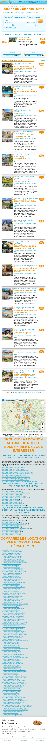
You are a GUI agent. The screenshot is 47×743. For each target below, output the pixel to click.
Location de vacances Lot (10, 673)
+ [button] (42, 424)
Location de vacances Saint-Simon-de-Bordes (15, 528)
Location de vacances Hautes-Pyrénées (15, 671)
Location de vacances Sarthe (11, 688)
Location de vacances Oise (11, 694)
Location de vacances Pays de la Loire (13, 682)
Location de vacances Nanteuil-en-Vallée (14, 505)
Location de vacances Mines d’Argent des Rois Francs (18, 472)
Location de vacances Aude (11, 642)
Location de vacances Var (10, 713)
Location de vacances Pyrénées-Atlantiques (16, 562)
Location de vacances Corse (10, 611)
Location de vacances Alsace (10, 550)
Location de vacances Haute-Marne (13, 608)
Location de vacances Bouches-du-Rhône (15, 710)
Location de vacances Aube (11, 607)
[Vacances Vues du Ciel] (13, 2)
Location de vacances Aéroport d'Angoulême (15, 470)
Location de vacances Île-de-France (12, 628)
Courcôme (17, 198)
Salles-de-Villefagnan (20, 307)
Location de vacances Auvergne (11, 564)
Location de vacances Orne (11, 576)
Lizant (15, 220)
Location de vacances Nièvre (11, 581)
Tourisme (20, 400)
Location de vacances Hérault (12, 645)
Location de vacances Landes (12, 559)
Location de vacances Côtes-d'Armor (14, 587)
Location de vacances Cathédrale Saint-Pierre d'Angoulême (19, 481)
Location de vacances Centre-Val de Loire (14, 593)
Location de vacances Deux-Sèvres (13, 702)
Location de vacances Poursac (11, 500)
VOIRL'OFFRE (43, 42)
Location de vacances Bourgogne (12, 577)
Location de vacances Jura (11, 621)
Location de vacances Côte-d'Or (12, 579)
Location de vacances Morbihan (12, 591)
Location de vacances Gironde (12, 558)
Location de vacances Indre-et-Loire (13, 599)
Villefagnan (17, 242)
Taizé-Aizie (17, 63)
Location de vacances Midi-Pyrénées (13, 664)
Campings (8, 17)
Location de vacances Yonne (11, 584)
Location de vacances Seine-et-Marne (14, 633)
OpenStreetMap (34, 431)
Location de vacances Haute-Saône (13, 619)
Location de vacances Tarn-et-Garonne (14, 676)
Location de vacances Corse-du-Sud (14, 613)
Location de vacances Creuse (12, 653)
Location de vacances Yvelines (12, 639)
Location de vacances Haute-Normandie (14, 624)
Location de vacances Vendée (12, 690)
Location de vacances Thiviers (11, 533)
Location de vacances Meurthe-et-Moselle (15, 657)
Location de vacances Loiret (11, 601)
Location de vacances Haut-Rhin (12, 553)
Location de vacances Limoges (11, 530)
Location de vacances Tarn (11, 674)
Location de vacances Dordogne (12, 556)
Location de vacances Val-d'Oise (12, 637)
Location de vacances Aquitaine (11, 554)
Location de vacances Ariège (11, 665)
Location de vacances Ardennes (12, 605)
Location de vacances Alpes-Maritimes (14, 708)
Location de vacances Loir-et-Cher (13, 602)
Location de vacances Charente (12, 699)
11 (30, 392)
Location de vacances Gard (11, 644)
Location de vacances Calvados (12, 573)
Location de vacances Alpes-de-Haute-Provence (17, 707)
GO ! (40, 21)
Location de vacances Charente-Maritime (15, 700)
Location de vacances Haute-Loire (13, 568)
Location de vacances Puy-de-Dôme (13, 570)
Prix (33, 52)
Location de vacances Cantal (11, 567)
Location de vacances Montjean (11, 502)
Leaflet (26, 431)
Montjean (16, 289)
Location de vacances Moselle (12, 660)
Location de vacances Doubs (11, 617)
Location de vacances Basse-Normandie (14, 571)
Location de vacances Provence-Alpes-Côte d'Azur (17, 705)
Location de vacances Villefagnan (12, 504)
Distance (11, 52)
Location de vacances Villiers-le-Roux (13, 496)
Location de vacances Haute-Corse (13, 614)
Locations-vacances (9, 400)
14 (36, 392)
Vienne (20, 220)
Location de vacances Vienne (11, 703)
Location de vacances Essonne (12, 630)
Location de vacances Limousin (11, 650)
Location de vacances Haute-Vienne (13, 654)
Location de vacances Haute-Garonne (14, 670)
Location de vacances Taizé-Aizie (11, 491)
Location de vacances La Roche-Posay (13, 521)
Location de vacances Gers (11, 668)
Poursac (16, 265)
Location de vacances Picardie (11, 691)
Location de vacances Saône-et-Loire (14, 582)
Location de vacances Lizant (10, 499)
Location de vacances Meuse (11, 659)
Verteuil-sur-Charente (20, 131)
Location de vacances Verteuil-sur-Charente (15, 493)
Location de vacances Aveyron (12, 667)
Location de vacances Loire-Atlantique (14, 684)
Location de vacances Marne (11, 610)
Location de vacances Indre (11, 597)
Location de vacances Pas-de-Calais (14, 680)
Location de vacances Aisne (11, 693)
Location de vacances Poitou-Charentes (13, 697)
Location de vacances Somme (12, 696)
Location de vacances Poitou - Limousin (13, 467)
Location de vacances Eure (11, 625)
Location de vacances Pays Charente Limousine (16, 477)
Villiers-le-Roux (18, 176)
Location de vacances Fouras (10, 522)
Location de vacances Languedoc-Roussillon (15, 640)
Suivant (43, 60)
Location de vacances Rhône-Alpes (12, 716)
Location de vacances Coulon (10, 527)
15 (38, 392)
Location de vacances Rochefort (11, 531)
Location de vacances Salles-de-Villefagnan (15, 497)
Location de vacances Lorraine (11, 656)
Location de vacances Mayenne (12, 687)
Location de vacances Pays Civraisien (13, 469)
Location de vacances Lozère (11, 647)
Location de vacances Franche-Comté (13, 616)
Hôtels (16, 17)
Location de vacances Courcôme (11, 494)
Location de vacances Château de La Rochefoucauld (17, 474)
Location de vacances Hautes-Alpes (13, 711)
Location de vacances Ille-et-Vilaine (13, 590)
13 (34, 392)
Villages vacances (34, 17)
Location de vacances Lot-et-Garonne (14, 561)
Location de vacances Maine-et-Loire (14, 685)
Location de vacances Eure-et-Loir (13, 596)
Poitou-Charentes (19, 133)
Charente (24, 63)
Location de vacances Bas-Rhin (12, 551)
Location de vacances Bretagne (11, 585)
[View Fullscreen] (42, 402)
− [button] (42, 427)
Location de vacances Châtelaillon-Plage (14, 524)
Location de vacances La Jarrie (11, 534)
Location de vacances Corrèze (12, 651)
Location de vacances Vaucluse (12, 714)
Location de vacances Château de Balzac (14, 475)
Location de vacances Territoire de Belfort (15, 622)
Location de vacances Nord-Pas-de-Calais (14, 677)
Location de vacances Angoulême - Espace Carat (16, 478)
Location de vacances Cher (11, 594)
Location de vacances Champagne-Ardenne (15, 604)
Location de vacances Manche (12, 574)
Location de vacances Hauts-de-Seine (14, 631)
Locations (23, 17)
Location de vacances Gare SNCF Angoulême (15, 480)
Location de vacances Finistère (12, 588)
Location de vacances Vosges (12, 662)
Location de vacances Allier (11, 565)
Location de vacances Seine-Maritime (14, 627)
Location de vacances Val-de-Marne (13, 636)
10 (28, 392)
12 (32, 392)
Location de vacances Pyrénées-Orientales (15, 648)
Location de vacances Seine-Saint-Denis (15, 634)
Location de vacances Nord (11, 679)
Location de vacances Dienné (10, 525)
